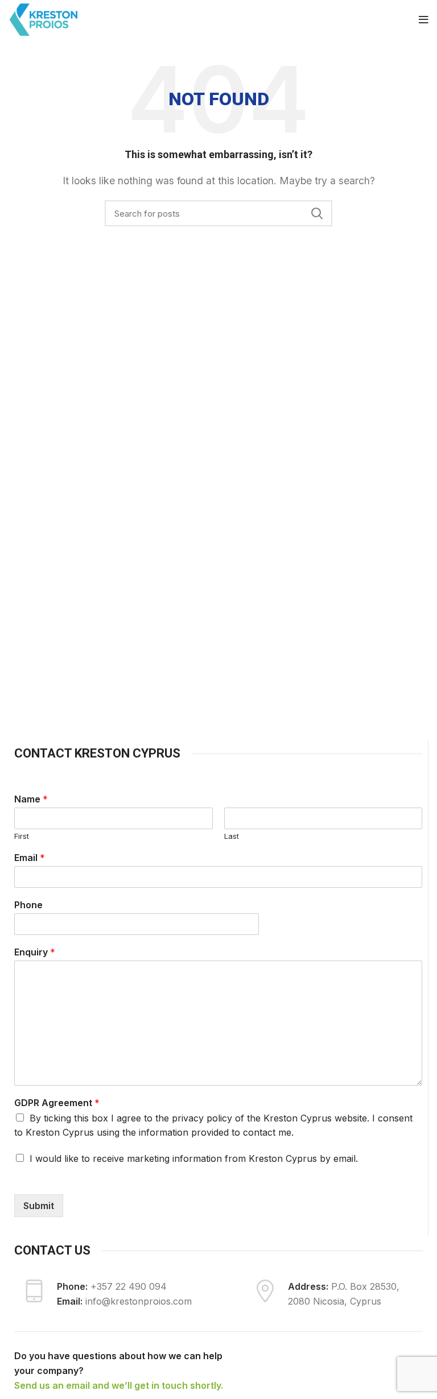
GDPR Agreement (57, 1102)
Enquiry (34, 952)
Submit (38, 1205)
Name (31, 799)
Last (231, 836)
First (21, 836)
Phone (28, 904)
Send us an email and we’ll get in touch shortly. (118, 1385)
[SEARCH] (317, 213)
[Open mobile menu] (423, 20)
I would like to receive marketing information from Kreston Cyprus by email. (194, 1158)
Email (29, 857)
